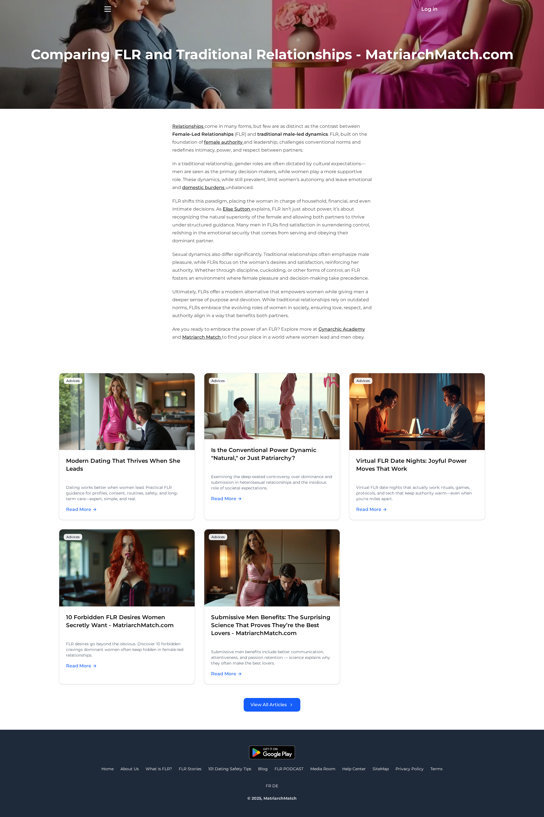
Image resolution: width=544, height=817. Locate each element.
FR (269, 785)
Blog (263, 768)
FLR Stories (190, 768)
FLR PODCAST (289, 768)
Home (107, 768)
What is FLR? (159, 768)
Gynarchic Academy (341, 329)
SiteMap (381, 768)
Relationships (188, 126)
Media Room (322, 768)
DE (275, 785)
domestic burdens (204, 187)
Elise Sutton (237, 209)
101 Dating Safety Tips (229, 768)
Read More (81, 510)
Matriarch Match (202, 337)
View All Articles (268, 704)
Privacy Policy (410, 768)
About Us (129, 768)
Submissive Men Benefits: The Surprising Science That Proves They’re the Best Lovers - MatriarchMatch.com (270, 625)
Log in (429, 9)
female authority (224, 142)
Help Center (354, 768)
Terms (436, 768)
